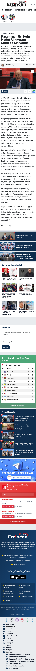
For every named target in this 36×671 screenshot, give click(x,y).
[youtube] (22, 620)
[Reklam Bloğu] (18, 470)
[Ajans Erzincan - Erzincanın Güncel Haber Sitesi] (16, 3)
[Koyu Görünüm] (31, 4)
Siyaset (24, 607)
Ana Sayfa (10, 624)
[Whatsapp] (24, 571)
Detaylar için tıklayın (18, 405)
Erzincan (8, 609)
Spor (19, 607)
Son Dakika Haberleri (27, 596)
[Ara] (34, 4)
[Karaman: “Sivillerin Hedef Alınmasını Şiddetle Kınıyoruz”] (18, 78)
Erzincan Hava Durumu (24, 586)
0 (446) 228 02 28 (8, 516)
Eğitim (18, 609)
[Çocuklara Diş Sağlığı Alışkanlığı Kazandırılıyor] (9, 305)
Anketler (9, 645)
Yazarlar (9, 633)
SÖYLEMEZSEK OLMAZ (23, 10)
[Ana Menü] (2, 4)
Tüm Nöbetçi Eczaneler (19, 521)
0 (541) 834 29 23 (8, 506)
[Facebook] (8, 571)
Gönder (5, 347)
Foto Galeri (10, 629)
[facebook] (6, 620)
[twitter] (11, 620)
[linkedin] (32, 620)
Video (14, 609)
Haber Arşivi (8, 600)
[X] (11, 571)
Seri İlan (9, 638)
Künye (28, 609)
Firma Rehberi (11, 636)
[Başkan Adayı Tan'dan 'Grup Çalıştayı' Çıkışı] (9, 272)
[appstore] (18, 577)
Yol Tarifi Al (19, 506)
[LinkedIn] (18, 571)
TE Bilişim (22, 614)
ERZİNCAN (9, 10)
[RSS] (28, 571)
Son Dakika (31, 607)
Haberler (4, 33)
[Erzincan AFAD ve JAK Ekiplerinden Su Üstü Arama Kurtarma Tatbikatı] (9, 287)
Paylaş (5, 91)
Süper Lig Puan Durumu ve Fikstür (21, 661)
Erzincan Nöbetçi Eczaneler (9, 586)
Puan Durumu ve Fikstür (25, 592)
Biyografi (9, 643)
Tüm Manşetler (9, 596)
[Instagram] (14, 571)
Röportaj (9, 640)
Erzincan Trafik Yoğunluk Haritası (8, 592)
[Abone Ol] (33, 91)
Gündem (8, 607)
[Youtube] (21, 571)
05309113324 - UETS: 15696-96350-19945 (19, 561)
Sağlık (3, 607)
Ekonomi (14, 607)
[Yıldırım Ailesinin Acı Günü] (27, 272)
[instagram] (17, 620)
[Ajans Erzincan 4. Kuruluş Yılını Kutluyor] (27, 287)
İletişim (23, 609)
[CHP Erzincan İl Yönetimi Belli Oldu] (27, 305)
